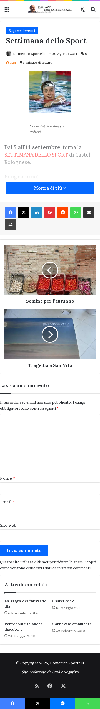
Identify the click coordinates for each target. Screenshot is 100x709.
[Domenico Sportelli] (50, 9)
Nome (7, 478)
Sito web (8, 525)
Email (7, 502)
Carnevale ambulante (72, 623)
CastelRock (63, 600)
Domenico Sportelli (29, 54)
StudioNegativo (65, 672)
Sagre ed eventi (22, 30)
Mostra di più (48, 188)
